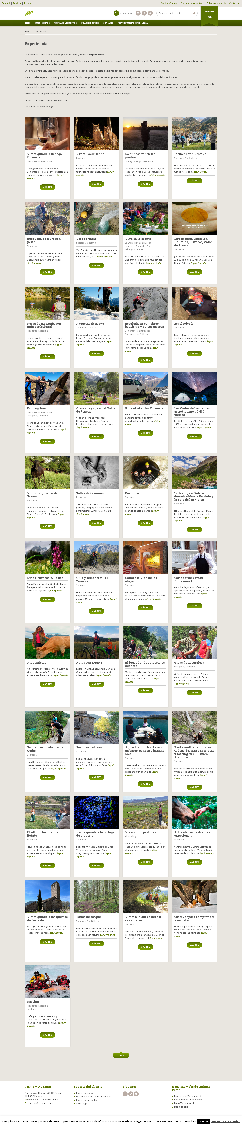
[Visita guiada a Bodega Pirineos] (47, 133)
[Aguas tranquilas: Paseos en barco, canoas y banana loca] (145, 727)
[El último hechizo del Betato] (47, 812)
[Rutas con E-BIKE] (97, 642)
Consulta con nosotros (191, 3)
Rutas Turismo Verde (184, 1103)
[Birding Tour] (47, 388)
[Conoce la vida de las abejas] (145, 557)
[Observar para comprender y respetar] (194, 896)
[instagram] (138, 13)
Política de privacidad (86, 1099)
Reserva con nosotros (65, 23)
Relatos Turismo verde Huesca (133, 23)
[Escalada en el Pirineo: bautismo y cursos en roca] (145, 303)
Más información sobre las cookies (93, 1096)
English (17, 3)
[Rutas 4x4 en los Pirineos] (145, 388)
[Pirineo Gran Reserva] (194, 133)
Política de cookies (85, 1092)
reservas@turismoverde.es (40, 1103)
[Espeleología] (194, 303)
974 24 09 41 (126, 13)
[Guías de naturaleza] (194, 642)
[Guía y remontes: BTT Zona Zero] (97, 557)
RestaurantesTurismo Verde (188, 1099)
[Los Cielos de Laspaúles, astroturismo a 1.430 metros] (194, 388)
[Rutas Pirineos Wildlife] (47, 557)
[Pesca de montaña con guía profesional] (47, 303)
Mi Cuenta (209, 11)
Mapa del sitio (181, 1106)
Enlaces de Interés (216, 3)
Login (209, 17)
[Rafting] (47, 981)
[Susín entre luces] (97, 727)
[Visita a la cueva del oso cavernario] (145, 896)
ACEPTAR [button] (203, 1121)
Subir (121, 1055)
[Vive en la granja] (145, 218)
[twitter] (150, 13)
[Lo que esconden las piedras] (145, 133)
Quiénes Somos (169, 3)
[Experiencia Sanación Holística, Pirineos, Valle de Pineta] (194, 218)
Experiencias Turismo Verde (188, 1096)
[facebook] (144, 13)
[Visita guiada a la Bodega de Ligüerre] (97, 812)
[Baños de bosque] (97, 896)
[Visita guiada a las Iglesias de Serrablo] (47, 896)
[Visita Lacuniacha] (97, 133)
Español (6, 3)
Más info (47, 187)
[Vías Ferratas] (97, 218)
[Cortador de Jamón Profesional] (194, 557)
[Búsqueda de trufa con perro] (47, 218)
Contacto (234, 3)
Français (28, 3)
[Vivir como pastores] (145, 812)
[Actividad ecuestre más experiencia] (194, 812)
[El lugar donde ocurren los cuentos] (145, 642)
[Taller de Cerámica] (97, 472)
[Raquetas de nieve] (97, 303)
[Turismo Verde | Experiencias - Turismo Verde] (29, 13)
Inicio (27, 23)
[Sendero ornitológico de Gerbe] (47, 727)
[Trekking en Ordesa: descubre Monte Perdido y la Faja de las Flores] (194, 472)
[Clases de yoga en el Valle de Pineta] (97, 388)
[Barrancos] (145, 472)
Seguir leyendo (157, 174)
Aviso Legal (81, 1103)
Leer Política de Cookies (225, 1121)
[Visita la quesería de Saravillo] (47, 472)
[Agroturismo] (47, 642)
